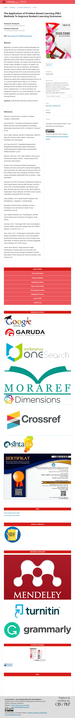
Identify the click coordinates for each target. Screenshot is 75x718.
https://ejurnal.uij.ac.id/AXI (20, 705)
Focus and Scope (37, 273)
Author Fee (37, 302)
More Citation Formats (53, 96)
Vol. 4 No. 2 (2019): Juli (23, 7)
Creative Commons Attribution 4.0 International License (57, 136)
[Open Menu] (4, 2)
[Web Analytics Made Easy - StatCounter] (8, 666)
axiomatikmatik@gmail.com (20, 707)
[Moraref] (37, 394)
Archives (12, 7)
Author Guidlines (37, 278)
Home (6, 7)
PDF (49, 65)
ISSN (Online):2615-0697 (12, 513)
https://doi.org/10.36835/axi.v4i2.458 (19, 36)
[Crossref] (33, 434)
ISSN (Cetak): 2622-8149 (12, 515)
